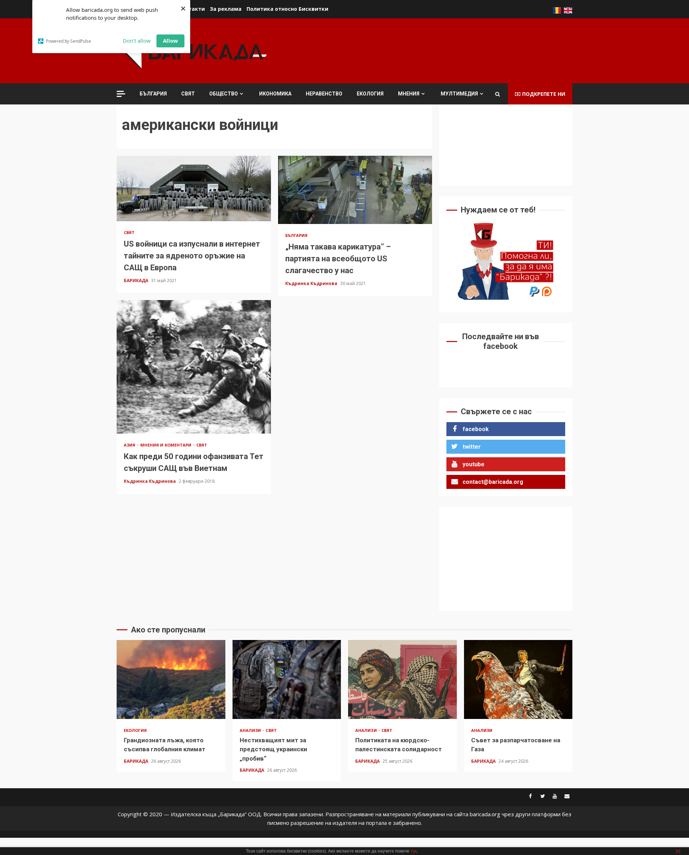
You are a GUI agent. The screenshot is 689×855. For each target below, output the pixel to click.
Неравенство (324, 94)
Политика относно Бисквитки (287, 8)
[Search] (497, 94)
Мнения (409, 94)
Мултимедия (459, 94)
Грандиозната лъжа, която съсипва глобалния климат (171, 679)
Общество (223, 94)
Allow (170, 40)
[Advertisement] (441, 50)
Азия (130, 445)
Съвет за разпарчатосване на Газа (518, 679)
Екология (370, 94)
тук (414, 851)
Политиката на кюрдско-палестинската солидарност (402, 679)
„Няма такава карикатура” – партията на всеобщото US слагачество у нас (355, 190)
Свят (188, 94)
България (153, 94)
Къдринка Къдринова (311, 283)
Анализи (251, 730)
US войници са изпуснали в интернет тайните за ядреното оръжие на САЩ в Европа (194, 188)
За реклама (226, 8)
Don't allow (137, 40)
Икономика (275, 94)
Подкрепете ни (543, 93)
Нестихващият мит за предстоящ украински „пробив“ (287, 679)
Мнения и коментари (166, 445)
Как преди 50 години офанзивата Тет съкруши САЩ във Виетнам (194, 367)
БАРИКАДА (136, 280)
